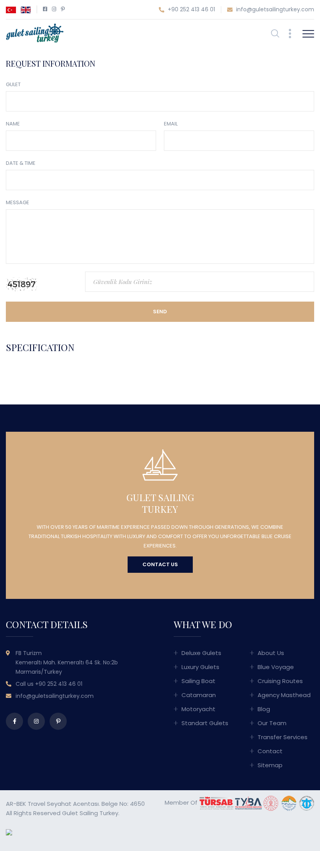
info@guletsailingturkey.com (274, 9)
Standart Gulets (204, 723)
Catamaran (198, 695)
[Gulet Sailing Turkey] (35, 32)
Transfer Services (283, 737)
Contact (270, 751)
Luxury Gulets (200, 667)
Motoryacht (198, 709)
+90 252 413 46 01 (190, 9)
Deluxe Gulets (201, 653)
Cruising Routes (280, 681)
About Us (271, 653)
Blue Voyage (276, 667)
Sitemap (270, 765)
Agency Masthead (284, 695)
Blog (264, 709)
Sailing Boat (198, 681)
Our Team (272, 723)
